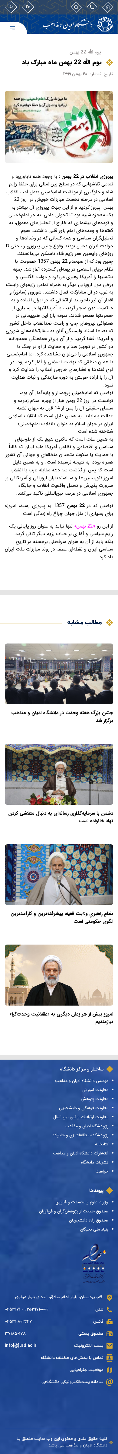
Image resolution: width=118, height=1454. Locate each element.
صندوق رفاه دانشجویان (88, 1220)
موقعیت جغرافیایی (86, 1370)
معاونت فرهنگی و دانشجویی (83, 1108)
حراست (102, 1171)
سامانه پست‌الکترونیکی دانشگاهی (72, 1382)
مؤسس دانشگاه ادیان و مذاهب (81, 1080)
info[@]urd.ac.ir (21, 1346)
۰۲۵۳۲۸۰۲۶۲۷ (18, 1321)
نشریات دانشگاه (94, 1162)
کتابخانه (101, 1144)
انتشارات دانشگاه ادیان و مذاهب (80, 1153)
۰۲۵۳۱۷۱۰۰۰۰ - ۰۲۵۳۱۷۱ (26, 1309)
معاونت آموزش (95, 1089)
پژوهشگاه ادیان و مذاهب (86, 1126)
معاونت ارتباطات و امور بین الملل (80, 1117)
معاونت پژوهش (94, 1099)
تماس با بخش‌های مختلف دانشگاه (72, 1358)
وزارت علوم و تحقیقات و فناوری (81, 1202)
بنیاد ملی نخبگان (94, 1229)
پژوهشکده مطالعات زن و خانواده (80, 1135)
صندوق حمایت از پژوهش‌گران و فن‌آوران (73, 1211)
